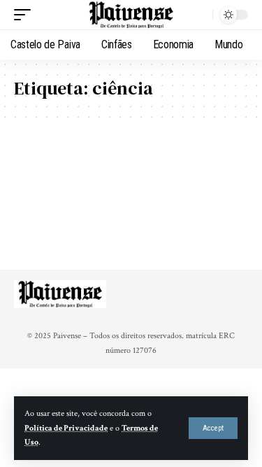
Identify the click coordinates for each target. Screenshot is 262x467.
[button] (213, 428)
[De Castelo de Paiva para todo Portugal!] (131, 15)
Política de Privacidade (66, 428)
